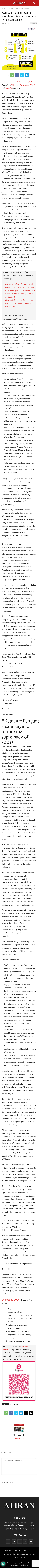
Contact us (16, 1550)
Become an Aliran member (15, 309)
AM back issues (19, 1558)
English (29, 81)
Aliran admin (19, 1435)
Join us (31, 1550)
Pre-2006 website (9, 1554)
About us (8, 1550)
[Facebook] (17, 75)
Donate (24, 1550)
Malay (19, 81)
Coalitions (10, 8)
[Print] (31, 1413)
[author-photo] (19, 1431)
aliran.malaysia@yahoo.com (24, 1529)
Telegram (15, 85)
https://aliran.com (19, 1438)
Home (3, 8)
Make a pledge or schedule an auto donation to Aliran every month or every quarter (19, 303)
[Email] (26, 1413)
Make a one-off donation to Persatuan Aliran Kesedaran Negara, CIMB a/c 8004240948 (20, 293)
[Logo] (19, 1512)
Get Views (34, 23)
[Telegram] (27, 75)
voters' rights (15, 1404)
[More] (32, 75)
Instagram (24, 85)
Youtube (8, 88)
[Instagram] (14, 1541)
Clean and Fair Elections (22, 8)
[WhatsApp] (12, 75)
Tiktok (32, 85)
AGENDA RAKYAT (10, 1300)
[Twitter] (22, 75)
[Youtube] (31, 1541)
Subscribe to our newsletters (26, 1554)
